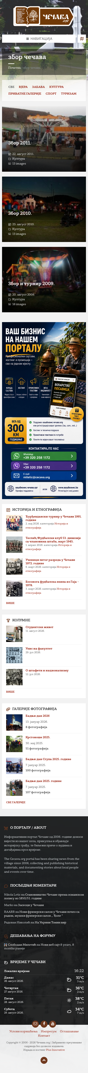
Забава (38, 87)
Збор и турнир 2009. (31, 284)
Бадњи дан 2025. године (44, 781)
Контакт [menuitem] (44, 1035)
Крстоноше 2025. (38, 737)
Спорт (51, 93)
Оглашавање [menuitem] (69, 1031)
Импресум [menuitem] (48, 1031)
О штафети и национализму (47, 670)
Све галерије (15, 802)
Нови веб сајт (50, 944)
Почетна (14, 67)
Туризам (68, 93)
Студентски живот (39, 627)
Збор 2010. (20, 213)
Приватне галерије (24, 93)
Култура (56, 87)
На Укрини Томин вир (50, 922)
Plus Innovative (55, 1050)
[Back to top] (44, 1060)
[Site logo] (44, 17)
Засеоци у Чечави (31, 905)
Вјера (23, 87)
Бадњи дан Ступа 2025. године (48, 759)
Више (10, 603)
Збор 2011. (19, 143)
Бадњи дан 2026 (38, 716)
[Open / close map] (82, 39)
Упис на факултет (39, 648)
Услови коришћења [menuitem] (23, 1031)
